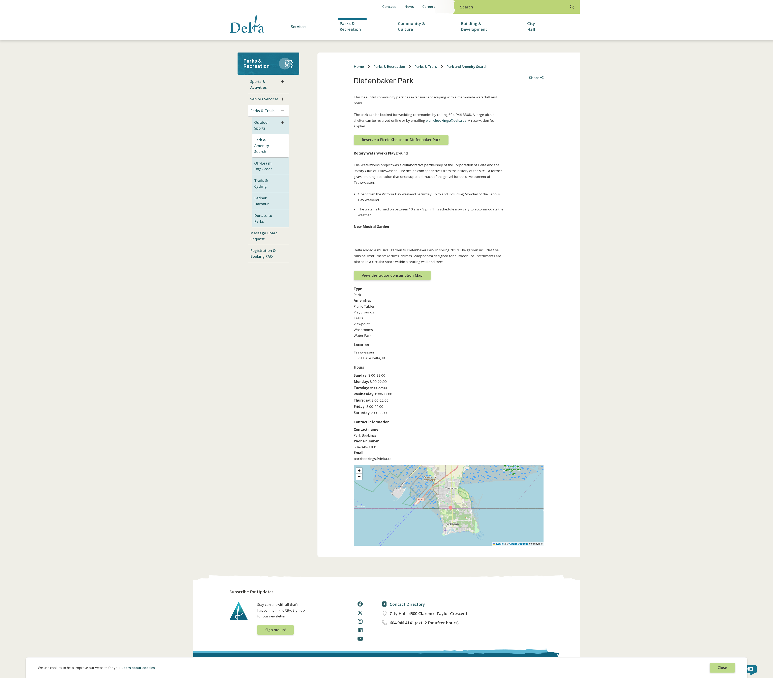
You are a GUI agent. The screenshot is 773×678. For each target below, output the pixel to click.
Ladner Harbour (261, 201)
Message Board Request (264, 236)
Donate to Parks (263, 218)
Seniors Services (264, 99)
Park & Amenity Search (261, 145)
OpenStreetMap (518, 543)
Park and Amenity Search (466, 66)
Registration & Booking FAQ (263, 253)
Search (466, 7)
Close (722, 667)
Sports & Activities (258, 84)
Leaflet (499, 543)
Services (299, 26)
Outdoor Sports (261, 125)
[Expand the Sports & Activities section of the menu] (282, 81)
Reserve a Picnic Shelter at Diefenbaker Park (401, 139)
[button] (450, 507)
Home (359, 66)
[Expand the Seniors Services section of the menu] (282, 99)
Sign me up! (275, 629)
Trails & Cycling (261, 183)
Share (534, 78)
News (409, 6)
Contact (389, 6)
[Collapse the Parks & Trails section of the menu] (282, 110)
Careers (428, 6)
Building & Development (474, 26)
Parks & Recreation (350, 26)
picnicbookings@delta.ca (446, 120)
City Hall (531, 26)
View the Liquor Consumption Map (392, 275)
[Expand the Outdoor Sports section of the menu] (282, 122)
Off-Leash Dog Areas (263, 166)
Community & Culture (411, 26)
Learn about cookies (138, 667)
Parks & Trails (262, 110)
